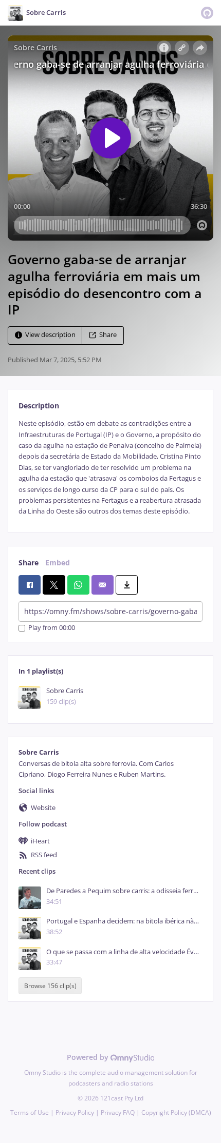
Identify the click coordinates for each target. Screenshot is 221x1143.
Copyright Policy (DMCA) (176, 1112)
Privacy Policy (75, 1112)
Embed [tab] (57, 562)
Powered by (88, 1057)
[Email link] (102, 585)
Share (108, 335)
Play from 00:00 (51, 628)
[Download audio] (127, 585)
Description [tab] (39, 405)
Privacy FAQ (118, 1112)
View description (50, 335)
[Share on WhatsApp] (78, 585)
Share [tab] (29, 562)
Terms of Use (29, 1112)
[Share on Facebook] (30, 585)
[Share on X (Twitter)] (54, 585)
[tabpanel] (110, 467)
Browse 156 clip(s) (50, 985)
